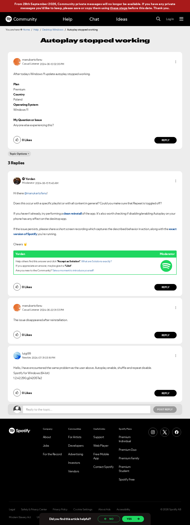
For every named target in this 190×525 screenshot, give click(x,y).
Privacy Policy (60, 509)
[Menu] (181, 19)
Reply (166, 140)
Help (67, 19)
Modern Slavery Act (20, 517)
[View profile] (17, 61)
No (111, 519)
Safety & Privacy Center (34, 509)
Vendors (73, 471)
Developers (75, 445)
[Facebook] (176, 432)
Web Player (100, 445)
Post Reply (165, 409)
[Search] (158, 19)
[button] (175, 62)
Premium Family (129, 458)
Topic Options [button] (18, 154)
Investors (74, 463)
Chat (94, 19)
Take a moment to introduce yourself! (73, 270)
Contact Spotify (103, 467)
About (47, 437)
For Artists (74, 437)
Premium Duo (128, 450)
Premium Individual (125, 439)
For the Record (52, 454)
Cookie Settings (82, 509)
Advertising (75, 454)
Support (98, 437)
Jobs (46, 445)
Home (26, 29)
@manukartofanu (35, 193)
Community (25, 19)
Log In (170, 19)
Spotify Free (127, 479)
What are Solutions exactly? (96, 261)
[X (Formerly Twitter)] (164, 432)
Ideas (121, 19)
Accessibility (123, 509)
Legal (12, 509)
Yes (129, 519)
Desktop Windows (52, 29)
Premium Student (125, 469)
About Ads (104, 509)
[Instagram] (152, 432)
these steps (118, 8)
